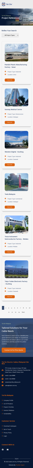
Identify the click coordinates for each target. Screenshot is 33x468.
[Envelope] (8, 450)
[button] (29, 4)
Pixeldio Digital (20, 465)
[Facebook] (3, 450)
